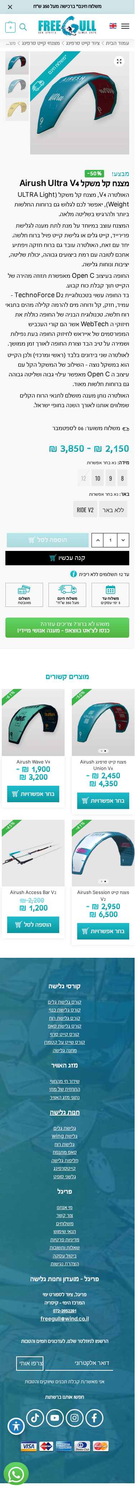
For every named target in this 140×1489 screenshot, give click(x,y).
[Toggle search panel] (25, 26)
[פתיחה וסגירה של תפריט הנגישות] (16, 1426)
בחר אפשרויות (108, 801)
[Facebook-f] (94, 1418)
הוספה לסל (52, 540)
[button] (10, 27)
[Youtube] (55, 1418)
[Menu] (118, 26)
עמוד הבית (117, 43)
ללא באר (113, 509)
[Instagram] (75, 1418)
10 (97, 478)
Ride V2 (85, 509)
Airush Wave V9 (33, 762)
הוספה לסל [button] (37, 925)
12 (83, 478)
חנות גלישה (65, 1112)
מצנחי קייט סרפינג (41, 43)
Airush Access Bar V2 (33, 893)
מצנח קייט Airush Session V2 (103, 896)
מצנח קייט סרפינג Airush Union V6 (103, 765)
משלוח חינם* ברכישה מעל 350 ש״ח (67, 6)
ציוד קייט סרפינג (83, 43)
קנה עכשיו (72, 558)
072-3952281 (64, 1311)
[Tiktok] (35, 1418)
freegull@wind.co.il (65, 1319)
